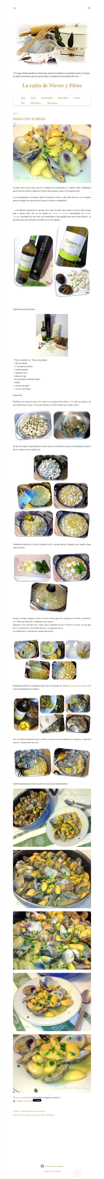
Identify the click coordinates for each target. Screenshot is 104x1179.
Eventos (77, 98)
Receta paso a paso (39, 1115)
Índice (33, 98)
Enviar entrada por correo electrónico (33, 1111)
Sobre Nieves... (36, 103)
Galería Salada (46, 98)
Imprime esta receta (24, 1101)
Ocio (23, 103)
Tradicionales (50, 1115)
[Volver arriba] (77, 1174)
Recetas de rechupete (22, 1097)
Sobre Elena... (52, 103)
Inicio (23, 98)
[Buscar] (89, 7)
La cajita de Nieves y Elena (52, 85)
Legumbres (21, 1115)
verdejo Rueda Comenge (78, 685)
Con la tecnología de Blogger (54, 1166)
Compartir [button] (16, 1111)
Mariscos (29, 1115)
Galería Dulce (63, 98)
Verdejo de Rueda (59, 213)
